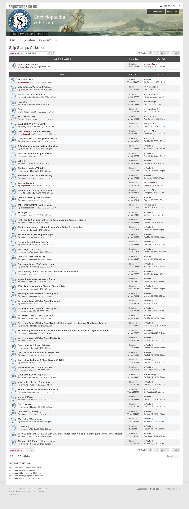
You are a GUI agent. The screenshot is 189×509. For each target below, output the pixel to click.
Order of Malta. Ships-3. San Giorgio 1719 (38, 352)
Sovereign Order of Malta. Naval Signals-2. (39, 301)
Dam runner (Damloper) (29, 411)
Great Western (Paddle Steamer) (34, 131)
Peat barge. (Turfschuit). (30, 249)
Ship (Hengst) (25, 404)
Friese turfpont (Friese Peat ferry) (34, 242)
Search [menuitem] (30, 34)
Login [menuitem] (177, 6)
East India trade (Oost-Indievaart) (34, 198)
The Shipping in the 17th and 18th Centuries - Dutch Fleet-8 (48, 271)
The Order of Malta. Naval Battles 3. (35, 316)
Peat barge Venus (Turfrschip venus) (36, 264)
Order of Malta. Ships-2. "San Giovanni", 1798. (41, 360)
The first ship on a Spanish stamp (35, 190)
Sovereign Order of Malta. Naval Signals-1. (39, 308)
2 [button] (157, 53)
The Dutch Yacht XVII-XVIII (31, 168)
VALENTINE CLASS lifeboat (31, 94)
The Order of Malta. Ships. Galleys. (35, 367)
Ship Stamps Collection (27, 48)
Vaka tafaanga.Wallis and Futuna (34, 87)
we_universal (17, 491)
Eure (20, 109)
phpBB (20, 489)
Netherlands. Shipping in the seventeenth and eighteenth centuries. (52, 220)
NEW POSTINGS (26, 79)
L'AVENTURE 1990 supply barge (34, 375)
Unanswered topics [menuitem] (156, 11)
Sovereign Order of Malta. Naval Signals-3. (39, 293)
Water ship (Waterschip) (30, 419)
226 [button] (174, 53)
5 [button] (167, 53)
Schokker (22, 161)
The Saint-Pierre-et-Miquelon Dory (35, 153)
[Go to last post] (157, 64)
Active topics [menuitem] (172, 11)
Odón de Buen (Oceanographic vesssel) (38, 139)
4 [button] (164, 53)
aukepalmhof (28, 97)
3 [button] (161, 53)
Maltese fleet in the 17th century (34, 382)
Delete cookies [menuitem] (156, 489)
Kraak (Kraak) (24, 212)
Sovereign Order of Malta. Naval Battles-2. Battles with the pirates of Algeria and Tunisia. (62, 323)
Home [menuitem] (14, 34)
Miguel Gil (150, 116)
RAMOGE (22, 102)
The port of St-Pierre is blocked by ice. (37, 441)
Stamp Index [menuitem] (41, 34)
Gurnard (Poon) (25, 397)
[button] (150, 53)
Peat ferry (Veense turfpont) (31, 257)
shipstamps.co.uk (23, 6)
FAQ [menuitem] (22, 34)
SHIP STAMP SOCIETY (29, 64)
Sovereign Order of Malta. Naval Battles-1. (39, 338)
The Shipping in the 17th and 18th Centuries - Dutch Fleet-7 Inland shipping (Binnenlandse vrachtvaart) (70, 434)
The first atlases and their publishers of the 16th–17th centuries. (50, 227)
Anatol (148, 79)
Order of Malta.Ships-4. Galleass (34, 345)
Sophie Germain (26, 183)
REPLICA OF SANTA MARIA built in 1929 (38, 389)
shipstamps (24, 112)
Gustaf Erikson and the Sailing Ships (36, 279)
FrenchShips (151, 87)
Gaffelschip (23, 426)
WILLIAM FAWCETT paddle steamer (35, 205)
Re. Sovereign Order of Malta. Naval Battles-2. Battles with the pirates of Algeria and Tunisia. (64, 330)
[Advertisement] (142, 23)
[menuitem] (11, 494)
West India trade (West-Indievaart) (35, 175)
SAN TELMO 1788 (26, 116)
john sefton (24, 67)
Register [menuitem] (166, 6)
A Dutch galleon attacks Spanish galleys (38, 146)
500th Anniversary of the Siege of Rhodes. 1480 (42, 286)
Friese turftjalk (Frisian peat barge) (35, 234)
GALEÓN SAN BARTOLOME (31, 124)
